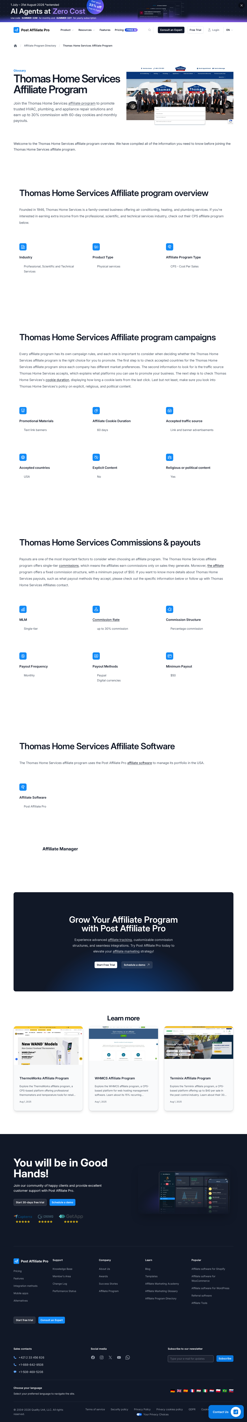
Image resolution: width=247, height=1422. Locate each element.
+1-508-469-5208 (31, 1372)
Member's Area (62, 1276)
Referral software (201, 1295)
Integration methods (25, 1285)
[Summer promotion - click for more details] (123, 11)
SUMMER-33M (29, 18)
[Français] (192, 1390)
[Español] (186, 1390)
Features (19, 1278)
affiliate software (139, 763)
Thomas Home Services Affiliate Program (87, 45)
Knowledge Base (62, 1268)
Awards (103, 1276)
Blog (147, 1268)
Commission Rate (106, 620)
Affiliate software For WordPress (210, 1288)
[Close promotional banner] (241, 5)
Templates (151, 1276)
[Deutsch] (173, 1390)
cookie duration (57, 380)
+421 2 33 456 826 (31, 1357)
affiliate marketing (126, 951)
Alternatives (21, 1300)
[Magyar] (199, 1390)
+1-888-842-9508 (31, 1364)
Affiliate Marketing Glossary (161, 1291)
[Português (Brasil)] (225, 1390)
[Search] (151, 30)
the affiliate (215, 565)
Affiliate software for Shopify (208, 1268)
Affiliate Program (109, 1291)
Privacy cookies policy (169, 1409)
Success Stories (108, 1283)
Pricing (18, 1271)
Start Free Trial (106, 964)
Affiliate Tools (199, 1302)
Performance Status (64, 1291)
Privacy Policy (142, 1409)
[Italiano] (205, 1390)
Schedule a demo (134, 964)
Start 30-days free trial (30, 1202)
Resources (85, 29)
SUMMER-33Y (64, 18)
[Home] (15, 45)
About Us (104, 1268)
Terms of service (95, 1409)
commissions (69, 565)
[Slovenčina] (231, 1390)
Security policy (119, 1409)
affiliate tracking (120, 940)
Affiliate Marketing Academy (162, 1283)
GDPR (192, 1409)
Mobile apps (21, 1293)
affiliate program (81, 103)
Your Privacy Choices (156, 1414)
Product (66, 29)
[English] (179, 1390)
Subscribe (225, 1358)
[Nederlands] (212, 1390)
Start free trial (24, 1320)
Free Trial (195, 29)
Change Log (60, 1283)
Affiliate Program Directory (40, 45)
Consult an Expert (171, 29)
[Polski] (218, 1390)
